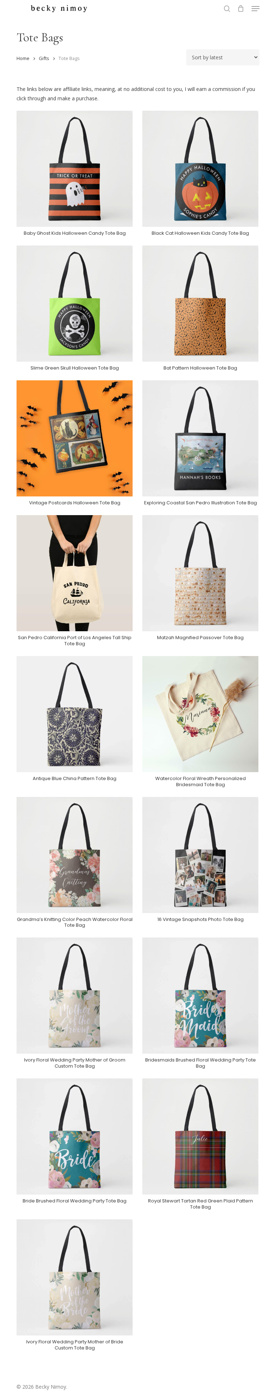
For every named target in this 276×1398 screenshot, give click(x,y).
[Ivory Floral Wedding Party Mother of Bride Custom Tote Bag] (75, 1277)
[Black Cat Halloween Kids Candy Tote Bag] (200, 169)
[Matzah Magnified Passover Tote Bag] (200, 573)
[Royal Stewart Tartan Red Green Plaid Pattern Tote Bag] (200, 1136)
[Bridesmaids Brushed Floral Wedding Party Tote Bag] (200, 996)
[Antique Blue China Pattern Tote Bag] (75, 714)
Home (23, 58)
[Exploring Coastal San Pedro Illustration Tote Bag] (200, 438)
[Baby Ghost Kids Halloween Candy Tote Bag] (75, 169)
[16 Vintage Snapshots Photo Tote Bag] (200, 855)
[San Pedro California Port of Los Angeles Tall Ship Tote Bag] (75, 573)
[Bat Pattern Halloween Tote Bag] (200, 304)
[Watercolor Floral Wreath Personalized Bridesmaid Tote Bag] (200, 714)
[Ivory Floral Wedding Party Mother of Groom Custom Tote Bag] (75, 996)
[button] (255, 8)
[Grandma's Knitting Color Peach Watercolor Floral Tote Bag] (75, 855)
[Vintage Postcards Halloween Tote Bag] (75, 438)
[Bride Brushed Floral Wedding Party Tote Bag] (75, 1136)
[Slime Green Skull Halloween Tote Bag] (75, 304)
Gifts (44, 58)
